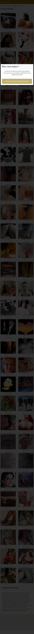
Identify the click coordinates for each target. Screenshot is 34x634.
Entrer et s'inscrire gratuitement (17, 81)
